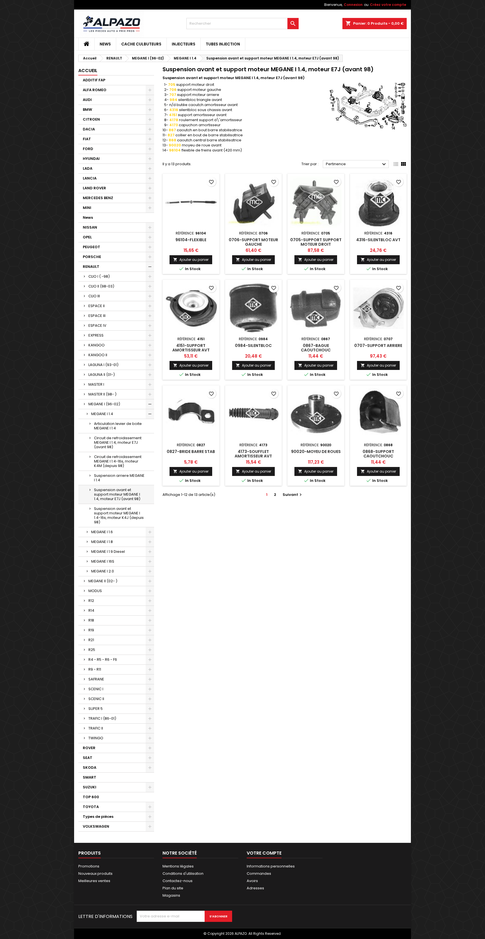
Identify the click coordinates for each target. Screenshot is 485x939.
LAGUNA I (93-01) (103, 364)
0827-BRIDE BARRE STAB (191, 451)
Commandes (259, 873)
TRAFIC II (95, 728)
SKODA (89, 767)
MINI (87, 207)
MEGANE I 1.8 (102, 541)
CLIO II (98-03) (101, 286)
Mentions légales (178, 866)
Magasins (171, 895)
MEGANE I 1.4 (102, 413)
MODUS (95, 590)
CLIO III (94, 296)
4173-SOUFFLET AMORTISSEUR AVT (253, 454)
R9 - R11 (94, 669)
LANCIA (90, 178)
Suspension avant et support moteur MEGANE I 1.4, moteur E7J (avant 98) (117, 494)
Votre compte (264, 853)
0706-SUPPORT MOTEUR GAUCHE (253, 242)
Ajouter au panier (191, 259)
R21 (91, 640)
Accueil (87, 70)
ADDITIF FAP (94, 80)
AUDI (87, 99)
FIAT (87, 139)
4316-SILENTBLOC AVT (378, 240)
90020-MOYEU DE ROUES (316, 451)
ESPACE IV (97, 325)
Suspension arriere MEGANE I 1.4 (119, 478)
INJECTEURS (183, 44)
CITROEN (91, 119)
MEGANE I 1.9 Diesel (108, 551)
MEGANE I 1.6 (102, 532)
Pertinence (356, 164)
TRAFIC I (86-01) (102, 718)
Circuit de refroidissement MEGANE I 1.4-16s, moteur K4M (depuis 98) (117, 461)
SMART (89, 777)
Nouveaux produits (95, 873)
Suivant (293, 494)
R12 (91, 600)
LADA (87, 168)
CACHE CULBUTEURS (141, 44)
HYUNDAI (91, 158)
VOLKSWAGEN (96, 826)
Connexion (353, 4)
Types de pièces (98, 816)
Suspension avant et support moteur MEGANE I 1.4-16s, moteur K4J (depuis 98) (119, 515)
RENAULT (91, 266)
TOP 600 (91, 797)
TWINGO (95, 738)
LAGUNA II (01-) (101, 374)
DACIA (89, 129)
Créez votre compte (388, 4)
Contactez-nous (178, 880)
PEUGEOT (91, 247)
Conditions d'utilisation (183, 873)
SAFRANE (96, 679)
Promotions (88, 866)
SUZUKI (89, 787)
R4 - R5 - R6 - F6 (102, 659)
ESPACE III (97, 315)
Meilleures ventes (94, 880)
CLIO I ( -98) (99, 276)
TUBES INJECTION (223, 44)
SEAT (87, 757)
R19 (91, 630)
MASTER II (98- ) (102, 394)
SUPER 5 (95, 708)
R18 (91, 620)
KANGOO (96, 345)
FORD (88, 148)
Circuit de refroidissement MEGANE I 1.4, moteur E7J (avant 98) (117, 442)
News (105, 44)
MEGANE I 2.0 (102, 571)
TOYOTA (91, 806)
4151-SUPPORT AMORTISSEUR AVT (191, 348)
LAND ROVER (94, 188)
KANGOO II (97, 355)
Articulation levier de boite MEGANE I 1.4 (118, 426)
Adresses (255, 888)
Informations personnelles (271, 866)
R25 (91, 649)
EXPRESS (96, 335)
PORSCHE (92, 256)
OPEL (87, 237)
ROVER (89, 748)
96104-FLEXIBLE (190, 240)
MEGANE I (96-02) (104, 404)
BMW (87, 109)
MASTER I (96, 384)
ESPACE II (96, 306)
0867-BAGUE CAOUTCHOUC (316, 348)
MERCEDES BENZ (98, 198)
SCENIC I (95, 689)
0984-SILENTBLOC (253, 345)
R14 (91, 610)
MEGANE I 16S (102, 561)
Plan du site (173, 888)
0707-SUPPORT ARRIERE (378, 345)
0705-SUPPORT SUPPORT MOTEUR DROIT (316, 242)
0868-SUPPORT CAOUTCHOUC (378, 454)
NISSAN (90, 227)
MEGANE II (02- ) (102, 581)
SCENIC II (96, 698)
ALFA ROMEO (94, 90)
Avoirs (252, 880)
